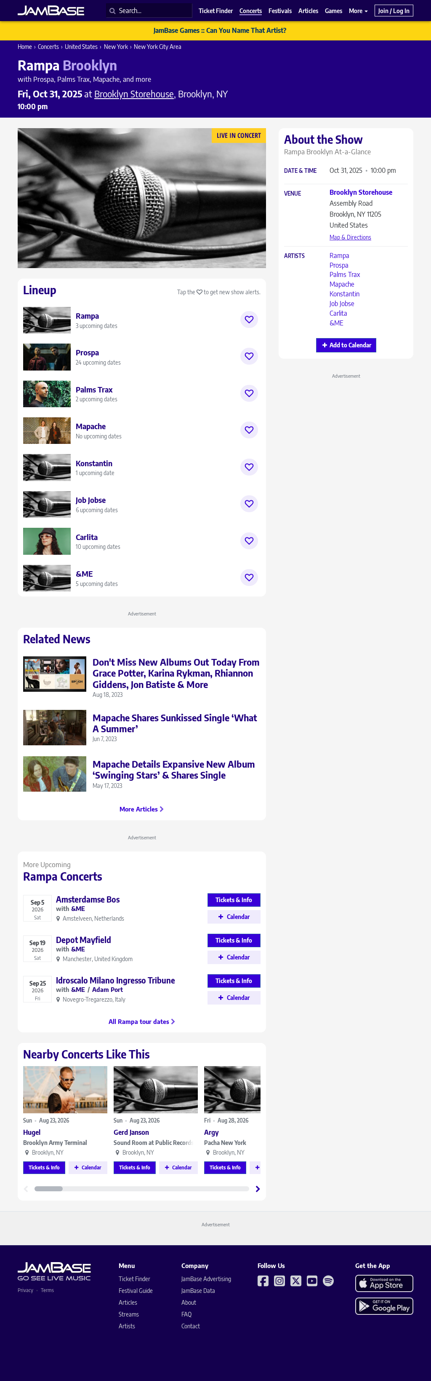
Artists (294, 256)
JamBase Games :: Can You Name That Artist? (220, 30)
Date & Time (300, 171)
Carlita (338, 313)
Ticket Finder (134, 1278)
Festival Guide (136, 1290)
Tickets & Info (44, 1167)
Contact (190, 1326)
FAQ (186, 1314)
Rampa (339, 255)
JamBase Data (198, 1290)
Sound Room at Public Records (154, 1142)
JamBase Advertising (206, 1278)
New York (116, 46)
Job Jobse (342, 303)
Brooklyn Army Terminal (55, 1142)
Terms (47, 1290)
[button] (258, 1188)
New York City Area (157, 46)
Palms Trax (345, 274)
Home (25, 46)
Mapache (342, 284)
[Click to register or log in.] (249, 319)
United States (81, 46)
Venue (292, 193)
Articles (128, 1302)
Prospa (339, 265)
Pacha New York (225, 1142)
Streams (129, 1314)
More (356, 10)
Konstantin (344, 294)
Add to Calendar (350, 345)
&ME (336, 323)
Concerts (48, 46)
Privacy (25, 1290)
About (188, 1302)
